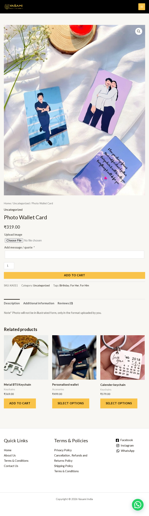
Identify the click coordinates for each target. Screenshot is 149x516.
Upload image (13, 234)
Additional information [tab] (38, 303)
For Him (84, 285)
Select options (71, 403)
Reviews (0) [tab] (65, 303)
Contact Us (11, 466)
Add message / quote (19, 247)
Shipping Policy (63, 466)
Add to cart (74, 275)
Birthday (64, 285)
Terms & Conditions (16, 460)
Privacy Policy (63, 450)
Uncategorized (21, 203)
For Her (74, 285)
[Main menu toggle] (141, 6)
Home (7, 203)
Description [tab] (12, 303)
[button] (138, 31)
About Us (10, 455)
